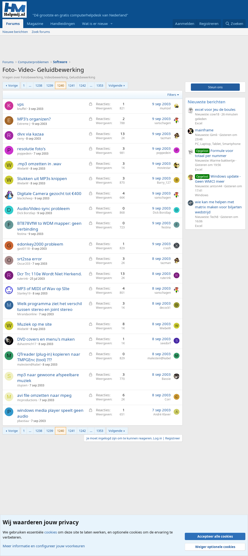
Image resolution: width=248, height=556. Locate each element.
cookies (50, 532)
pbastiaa (23, 421)
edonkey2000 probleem (40, 244)
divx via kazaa (30, 134)
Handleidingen (62, 23)
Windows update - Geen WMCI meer (218, 179)
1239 (49, 85)
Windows (201, 195)
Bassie (166, 379)
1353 (99, 85)
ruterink (22, 279)
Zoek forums (41, 32)
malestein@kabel (28, 364)
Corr (168, 399)
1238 (38, 85)
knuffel (21, 109)
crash (167, 248)
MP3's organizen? (34, 119)
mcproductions (27, 400)
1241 (71, 85)
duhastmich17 (26, 344)
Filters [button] (171, 94)
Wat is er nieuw (95, 23)
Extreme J (23, 124)
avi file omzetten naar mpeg (44, 395)
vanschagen (163, 123)
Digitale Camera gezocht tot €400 (49, 193)
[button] (111, 23)
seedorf (165, 343)
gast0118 (23, 249)
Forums (13, 23)
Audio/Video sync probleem (43, 208)
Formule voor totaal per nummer (214, 153)
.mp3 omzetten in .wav (39, 163)
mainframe (204, 130)
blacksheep (24, 198)
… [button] (30, 85)
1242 (82, 85)
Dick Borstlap (26, 213)
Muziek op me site (34, 324)
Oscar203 (23, 264)
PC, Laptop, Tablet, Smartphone (217, 144)
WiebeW (22, 168)
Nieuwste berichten (206, 102)
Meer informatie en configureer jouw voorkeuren (44, 545)
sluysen (22, 385)
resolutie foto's (31, 148)
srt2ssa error (29, 259)
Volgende (115, 85)
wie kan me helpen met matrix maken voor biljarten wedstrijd (218, 206)
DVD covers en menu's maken (46, 339)
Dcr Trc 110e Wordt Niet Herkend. (49, 274)
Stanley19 (24, 293)
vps (20, 104)
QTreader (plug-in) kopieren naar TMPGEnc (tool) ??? (48, 357)
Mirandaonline (27, 314)
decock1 (165, 308)
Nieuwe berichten (15, 32)
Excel (198, 123)
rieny (20, 138)
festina (21, 234)
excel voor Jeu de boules (215, 109)
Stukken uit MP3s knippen (42, 178)
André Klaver (162, 414)
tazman (166, 138)
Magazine (35, 23)
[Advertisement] (90, 49)
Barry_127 (164, 182)
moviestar (164, 168)
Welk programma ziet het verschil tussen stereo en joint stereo (49, 306)
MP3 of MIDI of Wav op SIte (43, 288)
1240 (60, 85)
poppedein (24, 153)
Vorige (13, 85)
